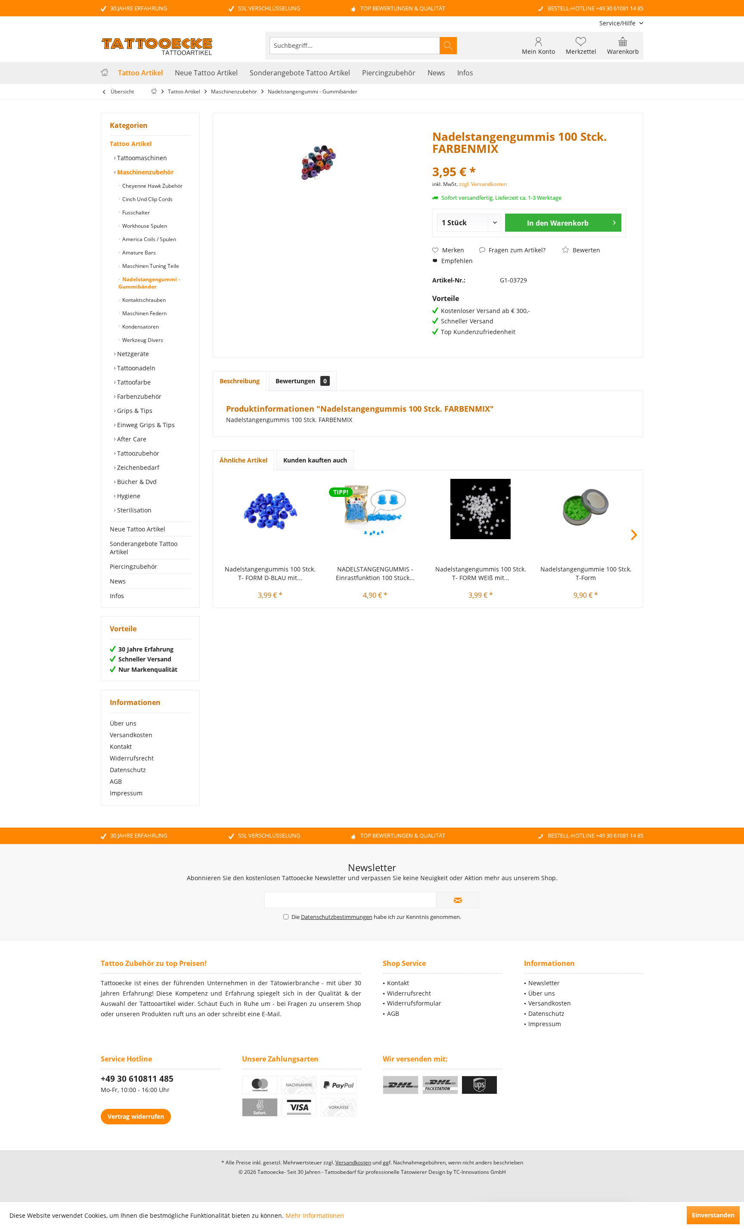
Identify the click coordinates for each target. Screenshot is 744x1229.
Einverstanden (713, 1215)
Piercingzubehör (133, 566)
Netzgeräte (132, 354)
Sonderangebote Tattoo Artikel (143, 548)
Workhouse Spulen (144, 226)
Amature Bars (138, 252)
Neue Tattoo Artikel (137, 529)
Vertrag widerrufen (136, 1116)
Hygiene (127, 496)
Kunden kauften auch (315, 460)
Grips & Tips (133, 411)
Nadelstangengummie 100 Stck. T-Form (586, 573)
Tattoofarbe (133, 382)
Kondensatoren (140, 326)
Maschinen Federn (144, 313)
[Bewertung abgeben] (529, 160)
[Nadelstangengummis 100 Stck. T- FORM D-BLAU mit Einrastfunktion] (270, 509)
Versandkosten (131, 735)
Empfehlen (456, 261)
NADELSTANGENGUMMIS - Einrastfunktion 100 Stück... (375, 573)
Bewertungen (301, 381)
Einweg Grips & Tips (145, 425)
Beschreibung (240, 381)
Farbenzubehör (138, 396)
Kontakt (121, 746)
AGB (116, 781)
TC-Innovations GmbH (479, 1172)
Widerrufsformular (414, 1003)
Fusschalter (135, 212)
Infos (117, 596)
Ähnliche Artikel (243, 460)
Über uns (123, 723)
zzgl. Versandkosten (483, 184)
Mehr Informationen (314, 1215)
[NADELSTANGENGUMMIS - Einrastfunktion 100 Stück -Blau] (375, 509)
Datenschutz (128, 770)
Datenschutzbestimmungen (336, 917)
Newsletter (544, 983)
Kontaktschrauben (143, 300)
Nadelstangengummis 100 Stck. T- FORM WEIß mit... (480, 573)
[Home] (104, 73)
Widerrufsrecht (132, 758)
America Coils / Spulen (148, 239)
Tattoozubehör (137, 453)
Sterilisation (133, 510)
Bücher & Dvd (136, 482)
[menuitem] (618, 23)
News (118, 581)
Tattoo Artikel (131, 144)
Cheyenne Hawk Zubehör (152, 185)
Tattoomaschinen (141, 158)
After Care (130, 439)
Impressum (126, 793)
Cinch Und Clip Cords (147, 199)
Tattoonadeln (135, 368)
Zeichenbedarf (137, 467)
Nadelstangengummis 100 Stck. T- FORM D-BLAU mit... (270, 573)
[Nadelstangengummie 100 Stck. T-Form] (586, 509)
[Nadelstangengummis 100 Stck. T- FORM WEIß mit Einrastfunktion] (480, 509)
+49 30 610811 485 (137, 1078)
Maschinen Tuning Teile (150, 266)
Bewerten (585, 250)
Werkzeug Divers (142, 340)
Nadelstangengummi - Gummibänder (149, 283)
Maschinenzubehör (144, 172)
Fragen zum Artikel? (516, 250)
